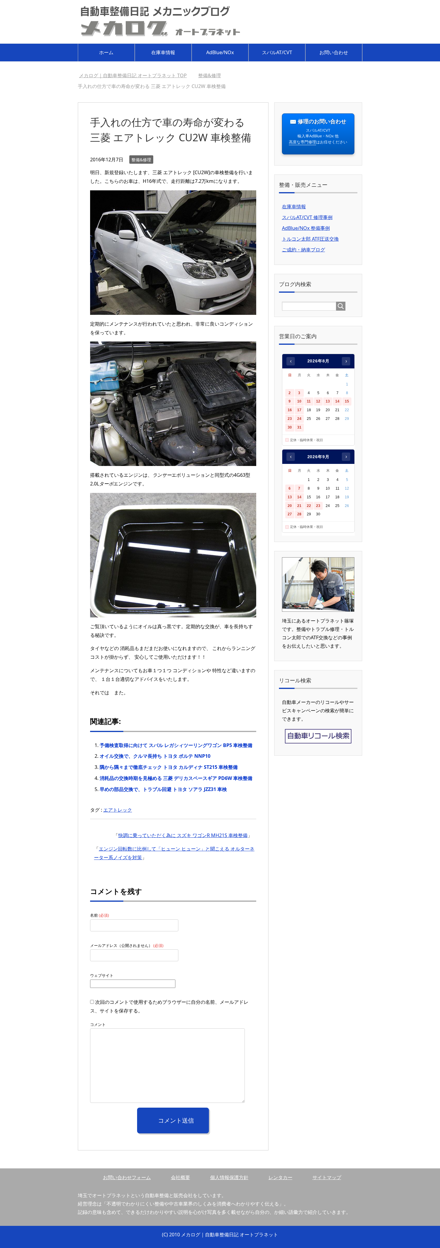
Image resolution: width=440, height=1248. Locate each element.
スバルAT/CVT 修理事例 (307, 217)
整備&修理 (141, 160)
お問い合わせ (333, 52)
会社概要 (180, 1177)
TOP (133, 75)
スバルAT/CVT (277, 52)
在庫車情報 (163, 52)
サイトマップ (326, 1177)
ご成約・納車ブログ (303, 249)
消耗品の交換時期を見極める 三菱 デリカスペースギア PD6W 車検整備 (176, 778)
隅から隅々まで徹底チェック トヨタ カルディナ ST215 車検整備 (169, 767)
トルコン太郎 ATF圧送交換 (310, 239)
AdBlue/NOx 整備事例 (306, 228)
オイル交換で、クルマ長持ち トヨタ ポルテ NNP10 (155, 756)
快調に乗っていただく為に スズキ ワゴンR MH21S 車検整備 (183, 835)
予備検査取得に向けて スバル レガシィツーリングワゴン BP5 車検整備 (176, 745)
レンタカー (280, 1177)
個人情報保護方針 (229, 1177)
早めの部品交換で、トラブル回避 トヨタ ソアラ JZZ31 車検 (163, 789)
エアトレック (117, 810)
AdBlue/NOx (220, 52)
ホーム (106, 52)
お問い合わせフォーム (127, 1177)
